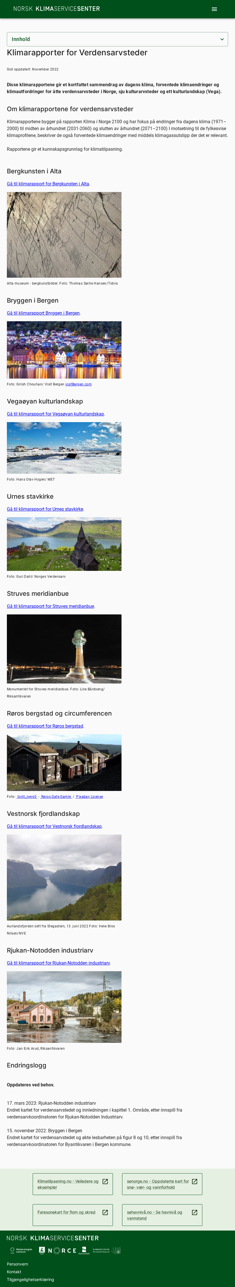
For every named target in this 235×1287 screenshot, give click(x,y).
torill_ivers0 (26, 797)
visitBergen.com (78, 384)
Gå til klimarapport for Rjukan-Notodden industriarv (58, 963)
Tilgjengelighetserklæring (30, 1279)
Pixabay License (89, 797)
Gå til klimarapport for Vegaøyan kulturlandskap (55, 414)
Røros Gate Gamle (56, 797)
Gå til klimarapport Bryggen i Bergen (43, 313)
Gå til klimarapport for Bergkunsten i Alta (48, 184)
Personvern (17, 1263)
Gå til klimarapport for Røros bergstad (45, 726)
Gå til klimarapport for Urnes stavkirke (45, 509)
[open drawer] (214, 9)
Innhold (21, 39)
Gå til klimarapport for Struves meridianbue (50, 606)
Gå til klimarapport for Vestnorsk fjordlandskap (54, 826)
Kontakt (14, 1271)
